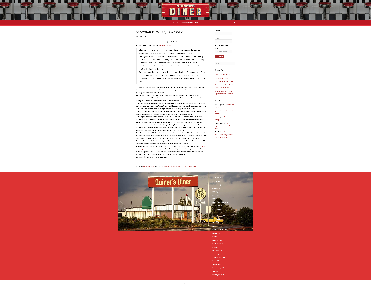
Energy (214, 195)
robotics (215, 254)
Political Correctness (219, 230)
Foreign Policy (217, 205)
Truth (214, 271)
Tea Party (215, 264)
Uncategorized (217, 275)
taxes (214, 261)
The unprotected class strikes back (223, 125)
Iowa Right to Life (165, 45)
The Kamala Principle (222, 78)
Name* (217, 31)
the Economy (216, 268)
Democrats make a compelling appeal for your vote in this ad (224, 134)
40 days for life (167, 166)
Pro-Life (151, 166)
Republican (216, 250)
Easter (214, 192)
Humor (214, 219)
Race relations (217, 243)
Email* (217, 38)
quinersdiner (219, 111)
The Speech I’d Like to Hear (224, 81)
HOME (175, 23)
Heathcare (215, 212)
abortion (215, 181)
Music (214, 226)
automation (216, 185)
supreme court (217, 257)
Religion (215, 247)
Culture (214, 188)
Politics (145, 166)
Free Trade (216, 209)
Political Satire (217, 233)
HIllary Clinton (217, 216)
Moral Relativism (217, 223)
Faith (214, 199)
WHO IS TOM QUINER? (189, 23)
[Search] (233, 22)
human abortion (177, 166)
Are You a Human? (221, 46)
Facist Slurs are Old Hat (222, 74)
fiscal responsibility (218, 202)
